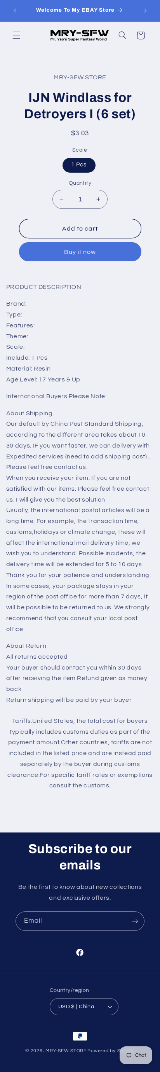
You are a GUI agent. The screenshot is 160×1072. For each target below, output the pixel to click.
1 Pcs (79, 165)
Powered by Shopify (110, 1051)
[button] (16, 35)
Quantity (80, 183)
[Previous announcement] (14, 10)
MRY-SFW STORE (66, 1051)
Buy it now (80, 252)
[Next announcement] (145, 10)
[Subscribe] (135, 920)
